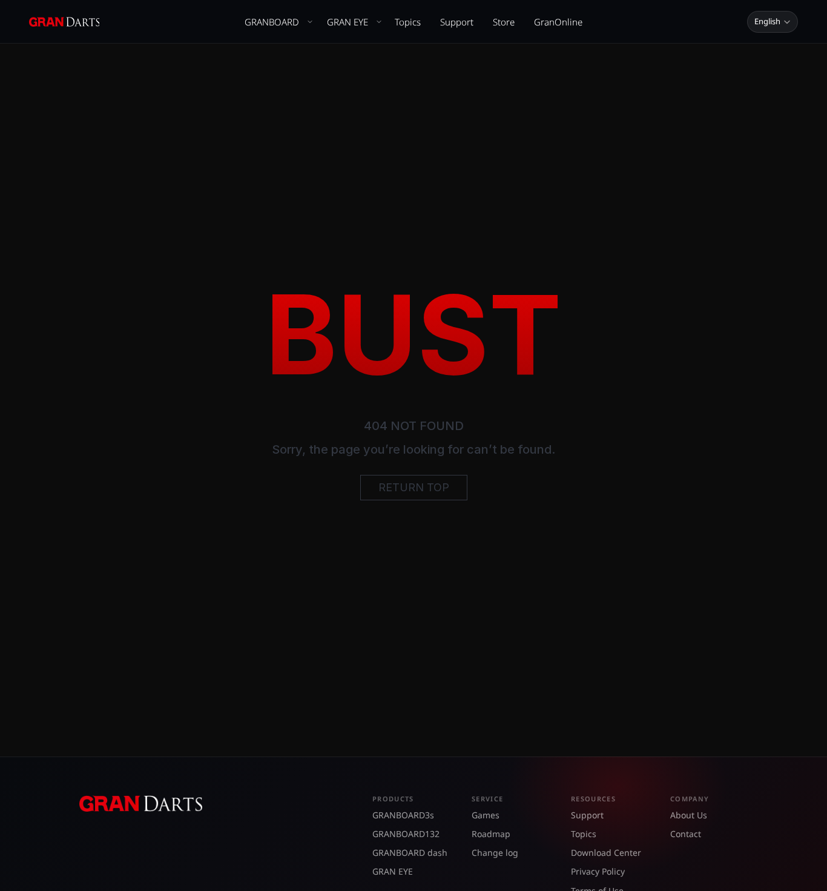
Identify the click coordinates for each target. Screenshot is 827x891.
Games (485, 815)
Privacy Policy (598, 871)
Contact (685, 834)
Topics (408, 22)
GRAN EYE (347, 22)
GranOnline (558, 22)
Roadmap (491, 834)
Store (504, 22)
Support (456, 22)
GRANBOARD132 (406, 834)
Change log (495, 852)
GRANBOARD (272, 22)
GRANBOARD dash (409, 852)
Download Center (606, 852)
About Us (688, 815)
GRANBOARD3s (403, 815)
